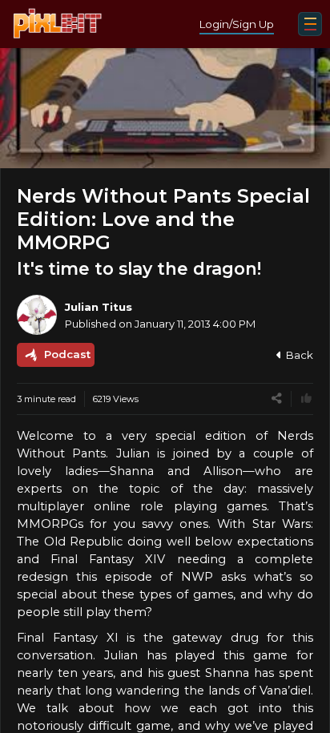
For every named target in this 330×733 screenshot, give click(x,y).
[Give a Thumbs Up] (306, 398)
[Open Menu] (310, 24)
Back (299, 354)
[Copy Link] (277, 398)
